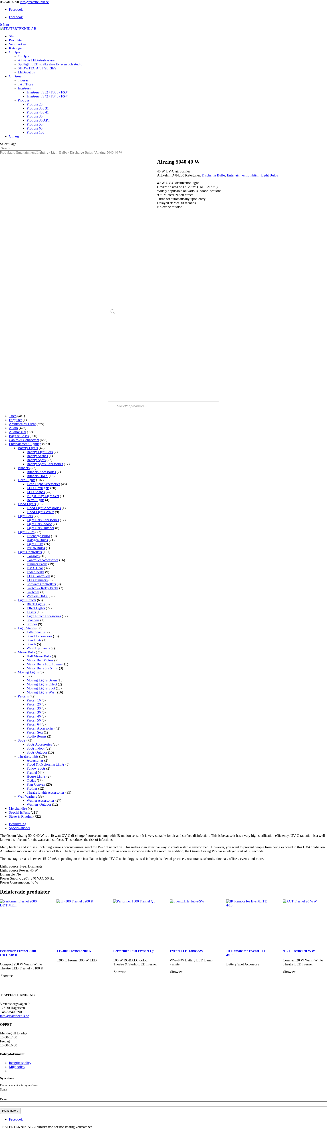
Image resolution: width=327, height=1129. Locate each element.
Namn (3, 1089)
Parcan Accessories (40, 728)
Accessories (35, 760)
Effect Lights (36, 608)
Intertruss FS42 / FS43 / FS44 (48, 96)
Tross (12, 416)
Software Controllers (41, 584)
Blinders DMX (37, 476)
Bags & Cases (19, 436)
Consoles (33, 556)
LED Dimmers (37, 580)
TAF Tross (25, 84)
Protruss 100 (35, 132)
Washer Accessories (40, 800)
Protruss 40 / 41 (38, 112)
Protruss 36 (34, 116)
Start (12, 36)
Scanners (33, 620)
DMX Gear (35, 568)
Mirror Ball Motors (40, 660)
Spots (22, 740)
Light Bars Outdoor (40, 528)
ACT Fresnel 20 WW (299, 951)
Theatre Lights (28, 756)
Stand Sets (34, 640)
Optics (31, 780)
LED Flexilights (38, 488)
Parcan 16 (34, 700)
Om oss (14, 136)
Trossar (23, 80)
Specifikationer (19, 828)
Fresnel (32, 772)
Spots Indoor (36, 748)
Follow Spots (36, 768)
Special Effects (19, 812)
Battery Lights (28, 448)
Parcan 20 (34, 704)
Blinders (24, 468)
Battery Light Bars (40, 452)
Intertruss (24, 88)
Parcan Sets (35, 732)
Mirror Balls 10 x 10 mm (44, 664)
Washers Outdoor (39, 804)
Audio (13, 428)
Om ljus (14, 52)
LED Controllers (38, 576)
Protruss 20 (34, 104)
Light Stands (27, 628)
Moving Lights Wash (41, 692)
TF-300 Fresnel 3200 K (74, 951)
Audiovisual (17, 432)
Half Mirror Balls (39, 656)
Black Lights (36, 604)
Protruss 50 (34, 124)
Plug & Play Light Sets (43, 496)
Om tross (15, 76)
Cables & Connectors (24, 440)
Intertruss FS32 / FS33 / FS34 (48, 92)
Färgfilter (15, 420)
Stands (31, 644)
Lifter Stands (36, 632)
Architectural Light (22, 424)
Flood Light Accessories (44, 508)
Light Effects (27, 600)
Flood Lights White (40, 512)
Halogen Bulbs (37, 540)
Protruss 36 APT (38, 120)
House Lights (36, 776)
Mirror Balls (26, 652)
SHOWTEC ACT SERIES (37, 68)
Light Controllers (30, 552)
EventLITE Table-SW (186, 951)
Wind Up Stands (38, 648)
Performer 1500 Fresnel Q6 (133, 951)
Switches (33, 592)
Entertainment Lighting (32, 152)
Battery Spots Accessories (45, 464)
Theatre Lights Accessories (46, 792)
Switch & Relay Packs (42, 588)
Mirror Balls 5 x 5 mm (42, 668)
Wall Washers (27, 796)
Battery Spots (36, 460)
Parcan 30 (34, 708)
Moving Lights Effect (42, 684)
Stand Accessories (39, 636)
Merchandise (18, 808)
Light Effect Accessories (44, 616)
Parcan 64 (34, 724)
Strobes (32, 624)
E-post (4, 1099)
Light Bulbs (59, 152)
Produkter (16, 40)
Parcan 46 (34, 716)
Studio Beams (36, 736)
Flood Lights (27, 504)
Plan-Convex (36, 784)
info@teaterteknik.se (14, 1016)
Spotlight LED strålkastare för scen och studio (50, 64)
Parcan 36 (34, 712)
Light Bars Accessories (43, 520)
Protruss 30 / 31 (38, 108)
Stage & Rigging (20, 816)
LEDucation (26, 72)
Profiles (32, 788)
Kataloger (16, 48)
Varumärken (17, 44)
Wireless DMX (37, 596)
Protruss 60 (34, 128)
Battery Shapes (37, 456)
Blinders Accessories (41, 472)
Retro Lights (35, 500)
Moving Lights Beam (42, 680)
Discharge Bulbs (81, 152)
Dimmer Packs (37, 564)
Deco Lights (26, 480)
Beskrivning (17, 824)
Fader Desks (35, 572)
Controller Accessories (42, 560)
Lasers (31, 612)
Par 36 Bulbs (36, 548)
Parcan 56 (34, 720)
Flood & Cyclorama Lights (46, 764)
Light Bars (25, 516)
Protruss (23, 100)
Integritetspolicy (20, 1063)
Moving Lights (28, 672)
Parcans (23, 696)
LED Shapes (36, 492)
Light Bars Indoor (39, 524)
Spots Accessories (39, 744)
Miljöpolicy (17, 1067)
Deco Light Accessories (43, 484)
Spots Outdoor (37, 752)
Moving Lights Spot (41, 688)
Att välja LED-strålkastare (36, 60)
